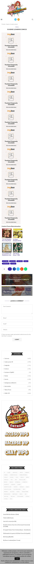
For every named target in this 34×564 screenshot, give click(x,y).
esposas (22, 477)
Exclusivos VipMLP (17, 372)
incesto (5, 482)
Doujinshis (17, 365)
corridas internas (23, 474)
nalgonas (12, 491)
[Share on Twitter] (18, 269)
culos (17, 477)
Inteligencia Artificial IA (17, 383)
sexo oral (13, 496)
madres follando (7, 486)
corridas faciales (13, 474)
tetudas (6, 498)
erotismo (19, 261)
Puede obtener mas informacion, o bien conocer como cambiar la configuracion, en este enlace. (17, 561)
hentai (27, 477)
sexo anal (6, 496)
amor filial (15, 472)
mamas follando (7, 489)
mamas (27, 486)
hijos (16, 479)
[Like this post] (10, 269)
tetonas (27, 496)
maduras (15, 486)
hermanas (6, 479)
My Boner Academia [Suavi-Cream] (11, 540)
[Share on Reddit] (21, 269)
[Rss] (18, 19)
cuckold (6, 477)
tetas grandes (20, 496)
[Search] (32, 19)
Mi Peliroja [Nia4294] (8, 537)
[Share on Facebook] (14, 269)
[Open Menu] (1, 19)
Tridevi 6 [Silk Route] (8, 518)
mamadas (22, 486)
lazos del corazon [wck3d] (9, 521)
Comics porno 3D (17, 362)
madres (19, 484)
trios (11, 498)
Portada (3, 24)
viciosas (13, 263)
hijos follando (22, 479)
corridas (6, 474)
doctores (5, 261)
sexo (26, 494)
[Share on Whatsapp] (25, 269)
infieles (11, 482)
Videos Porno (17, 389)
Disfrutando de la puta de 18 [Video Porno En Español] (16, 533)
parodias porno (25, 491)
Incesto (17, 379)
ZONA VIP (17, 393)
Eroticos (17, 369)
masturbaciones (17, 489)
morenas (6, 491)
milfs (24, 489)
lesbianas (13, 484)
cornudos (27, 472)
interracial (17, 482)
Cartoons (17, 358)
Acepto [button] (17, 558)
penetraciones (7, 494)
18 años (8, 472)
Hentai (17, 376)
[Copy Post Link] (29, 269)
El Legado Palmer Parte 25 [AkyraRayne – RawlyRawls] (16, 530)
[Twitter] (15, 19)
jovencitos (6, 484)
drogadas (12, 261)
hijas (12, 479)
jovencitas (25, 482)
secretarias (6, 263)
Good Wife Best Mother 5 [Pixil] (11, 514)
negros (18, 491)
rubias (26, 261)
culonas (11, 477)
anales (21, 472)
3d (4, 472)
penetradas (14, 494)
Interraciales (17, 386)
